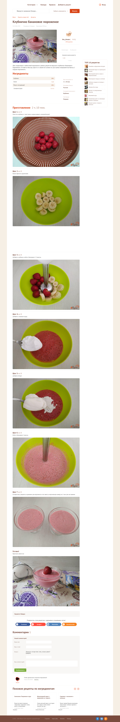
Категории (31, 5)
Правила (52, 5)
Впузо (14, 17)
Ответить (36, 679)
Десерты (33, 17)
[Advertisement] (46, 239)
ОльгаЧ (17, 682)
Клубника (16, 78)
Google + (39, 624)
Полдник (65, 99)
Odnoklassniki (70, 624)
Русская (65, 87)
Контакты (62, 718)
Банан (15, 81)
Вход (104, 5)
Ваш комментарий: (19, 662)
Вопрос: (16, 652)
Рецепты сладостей (23, 17)
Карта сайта (55, 718)
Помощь (69, 718)
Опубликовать (20, 670)
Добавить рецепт (64, 5)
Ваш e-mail (17, 647)
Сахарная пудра (18, 88)
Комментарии (65, 50)
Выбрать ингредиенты (60, 11)
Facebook (24, 624)
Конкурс (44, 5)
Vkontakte (55, 624)
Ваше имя (17, 642)
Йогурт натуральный (19, 85)
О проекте (47, 718)
